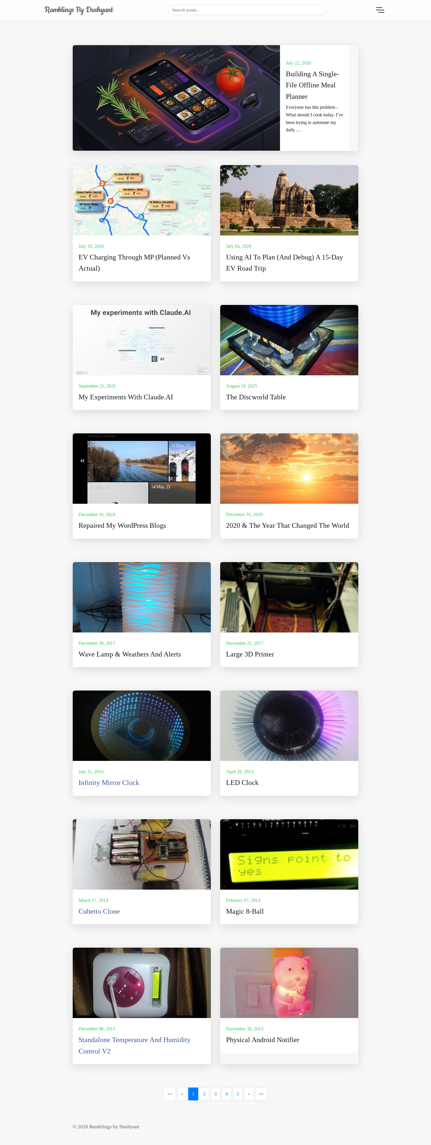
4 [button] (226, 1093)
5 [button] (238, 1093)
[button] (170, 1094)
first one (171, 793)
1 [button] (193, 1093)
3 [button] (215, 1093)
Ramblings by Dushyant (78, 10)
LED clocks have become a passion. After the (121, 793)
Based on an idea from (100, 922)
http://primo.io (134, 922)
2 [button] (204, 1093)
